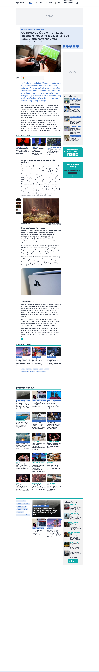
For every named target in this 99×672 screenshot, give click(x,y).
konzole (36, 369)
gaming (47, 369)
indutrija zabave (41, 371)
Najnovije (48, 3)
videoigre (29, 369)
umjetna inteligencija (23, 503)
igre (23, 369)
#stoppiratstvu (68, 3)
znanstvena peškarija (23, 515)
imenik (65, 0)
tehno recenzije (22, 509)
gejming (32, 371)
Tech (30, 3)
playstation (25, 371)
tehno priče (21, 501)
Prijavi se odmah (72, 173)
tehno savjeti (22, 506)
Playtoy (70, 0)
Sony (41, 369)
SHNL (58, 3)
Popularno (38, 3)
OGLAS (49, 16)
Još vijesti (71, 561)
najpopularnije (70, 502)
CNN (59, 130)
